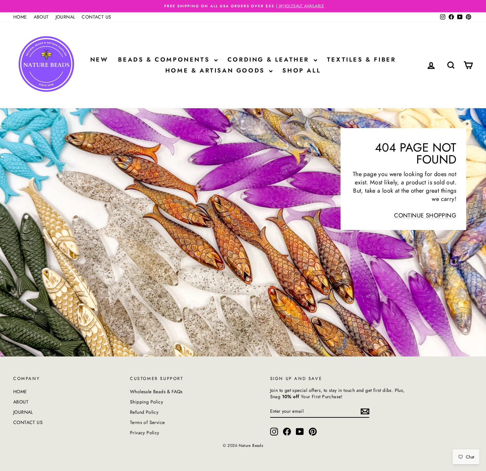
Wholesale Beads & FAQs (156, 391)
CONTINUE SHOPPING (425, 215)
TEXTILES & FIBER (361, 59)
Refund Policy (144, 412)
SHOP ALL (301, 70)
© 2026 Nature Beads (243, 445)
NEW (99, 59)
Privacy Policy (144, 432)
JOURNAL (65, 17)
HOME (20, 17)
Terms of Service (147, 422)
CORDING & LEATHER (269, 59)
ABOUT (41, 17)
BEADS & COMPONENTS (165, 59)
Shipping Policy (146, 402)
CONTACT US (96, 17)
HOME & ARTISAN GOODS (216, 70)
